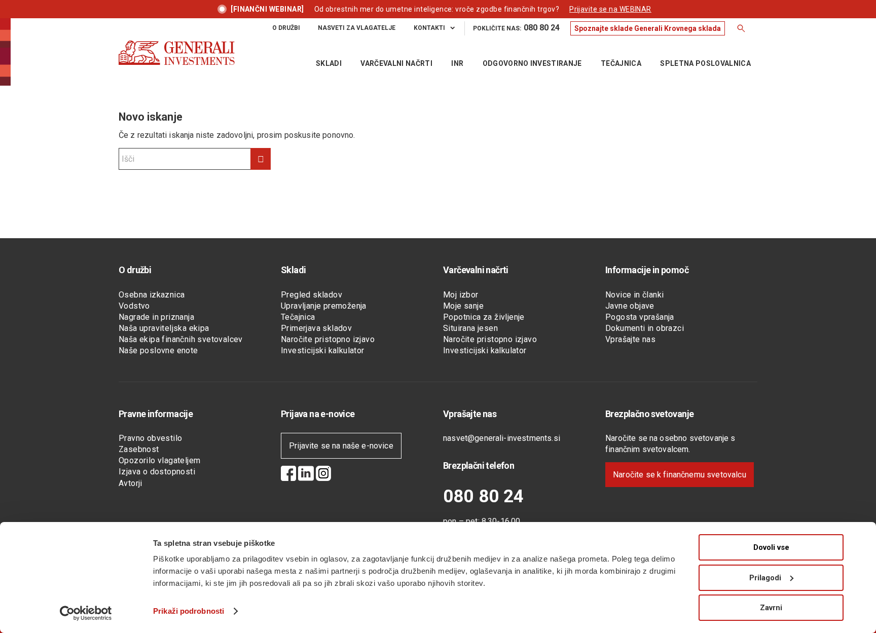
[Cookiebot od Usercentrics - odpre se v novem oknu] (86, 613)
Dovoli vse (771, 547)
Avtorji (130, 483)
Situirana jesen (470, 328)
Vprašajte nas (630, 339)
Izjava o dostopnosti (157, 471)
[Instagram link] (323, 475)
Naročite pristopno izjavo (328, 339)
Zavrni (771, 607)
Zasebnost (139, 449)
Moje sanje (463, 306)
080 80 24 (483, 496)
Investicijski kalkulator (322, 350)
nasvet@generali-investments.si (501, 438)
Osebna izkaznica (152, 295)
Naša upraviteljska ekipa (164, 328)
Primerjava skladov (316, 328)
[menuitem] (287, 28)
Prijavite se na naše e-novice (341, 446)
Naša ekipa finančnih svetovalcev (181, 339)
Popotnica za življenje (484, 317)
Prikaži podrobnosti (188, 611)
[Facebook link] (288, 475)
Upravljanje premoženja (324, 306)
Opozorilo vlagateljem (159, 460)
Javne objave (629, 306)
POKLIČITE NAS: (516, 27)
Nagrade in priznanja (156, 317)
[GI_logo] (177, 63)
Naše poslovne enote (158, 350)
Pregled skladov (311, 295)
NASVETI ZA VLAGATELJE (356, 27)
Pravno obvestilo (150, 438)
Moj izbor (461, 295)
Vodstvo (134, 306)
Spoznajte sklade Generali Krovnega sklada (647, 28)
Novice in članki (634, 295)
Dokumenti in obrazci (644, 328)
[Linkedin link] (306, 475)
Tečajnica (298, 317)
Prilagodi (765, 577)
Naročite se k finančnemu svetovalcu (679, 474)
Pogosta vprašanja (639, 317)
